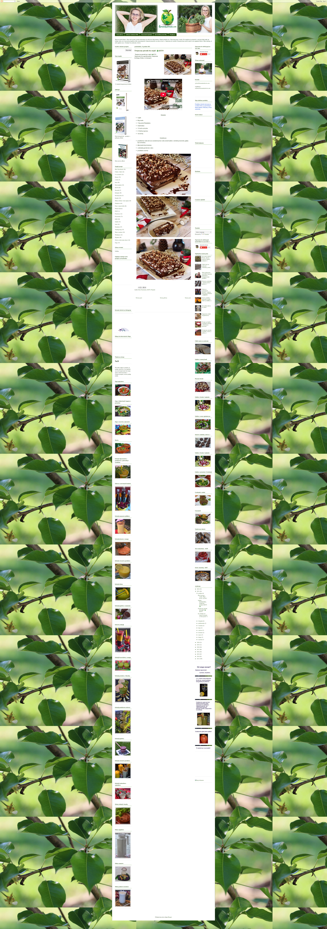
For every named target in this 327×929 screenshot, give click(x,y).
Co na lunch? (118, 174)
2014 (198, 656)
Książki (117, 198)
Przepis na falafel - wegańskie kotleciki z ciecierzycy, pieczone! (207, 324)
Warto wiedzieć (118, 232)
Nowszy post (139, 298)
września (200, 625)
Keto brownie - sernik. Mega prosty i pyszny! (202, 597)
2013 (198, 658)
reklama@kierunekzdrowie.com (202, 88)
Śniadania (117, 227)
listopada (200, 621)
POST (116, 211)
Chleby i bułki (118, 172)
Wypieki (153, 290)
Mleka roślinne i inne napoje (122, 200)
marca (200, 635)
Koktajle (117, 193)
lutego (200, 637)
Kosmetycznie (118, 195)
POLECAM (118, 208)
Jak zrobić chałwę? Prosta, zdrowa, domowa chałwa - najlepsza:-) (206, 259)
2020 (198, 642)
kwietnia (200, 632)
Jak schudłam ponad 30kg (161, 34)
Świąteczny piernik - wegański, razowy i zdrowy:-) (207, 331)
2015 (198, 654)
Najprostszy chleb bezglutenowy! (206, 314)
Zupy (116, 242)
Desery (116, 177)
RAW (116, 219)
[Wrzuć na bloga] (140, 287)
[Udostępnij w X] (142, 287)
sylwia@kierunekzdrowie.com (202, 83)
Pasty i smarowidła (119, 206)
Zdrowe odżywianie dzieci (121, 240)
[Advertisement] (144, 307)
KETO (148, 290)
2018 (198, 647)
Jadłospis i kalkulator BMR (132, 34)
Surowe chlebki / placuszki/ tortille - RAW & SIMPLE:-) (207, 299)
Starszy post (188, 298)
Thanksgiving (118, 229)
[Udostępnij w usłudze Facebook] (144, 287)
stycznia (200, 639)
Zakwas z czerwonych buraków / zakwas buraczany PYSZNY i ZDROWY (207, 292)
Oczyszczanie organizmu (146, 34)
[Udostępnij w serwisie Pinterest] (145, 287)
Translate (206, 234)
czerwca (200, 630)
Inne (116, 182)
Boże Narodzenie (142, 290)
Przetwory (117, 214)
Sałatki (116, 222)
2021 (198, 591)
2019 (198, 645)
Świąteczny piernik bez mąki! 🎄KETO (202, 610)
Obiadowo (117, 203)
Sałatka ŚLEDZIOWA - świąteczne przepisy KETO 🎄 (202, 603)
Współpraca (172, 34)
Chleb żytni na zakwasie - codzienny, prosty (206, 266)
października (201, 623)
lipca (199, 628)
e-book (116, 180)
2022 (198, 589)
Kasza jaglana (118, 185)
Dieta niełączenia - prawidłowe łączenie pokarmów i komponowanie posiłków (207, 275)
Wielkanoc (117, 235)
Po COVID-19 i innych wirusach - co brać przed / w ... (203, 616)
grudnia (200, 593)
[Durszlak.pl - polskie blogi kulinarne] (199, 780)
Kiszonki (117, 190)
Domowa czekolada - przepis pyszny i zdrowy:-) (206, 282)
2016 (198, 652)
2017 (198, 649)
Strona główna (119, 34)
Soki (116, 224)
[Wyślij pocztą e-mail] (139, 287)
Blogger (170, 917)
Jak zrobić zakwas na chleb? (206, 306)
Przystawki (117, 216)
